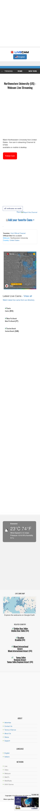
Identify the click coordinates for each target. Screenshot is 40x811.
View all (28, 296)
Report (19, 212)
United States (14, 240)
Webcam (7, 773)
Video (6, 770)
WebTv (6, 777)
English (7, 753)
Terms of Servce (10, 730)
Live (5, 766)
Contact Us (8, 726)
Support (7, 741)
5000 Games (9, 784)
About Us (7, 733)
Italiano (7, 757)
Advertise (7, 722)
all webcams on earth (12, 208)
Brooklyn (18, 639)
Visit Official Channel (17, 233)
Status (6, 737)
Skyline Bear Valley (18, 630)
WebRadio (8, 781)
